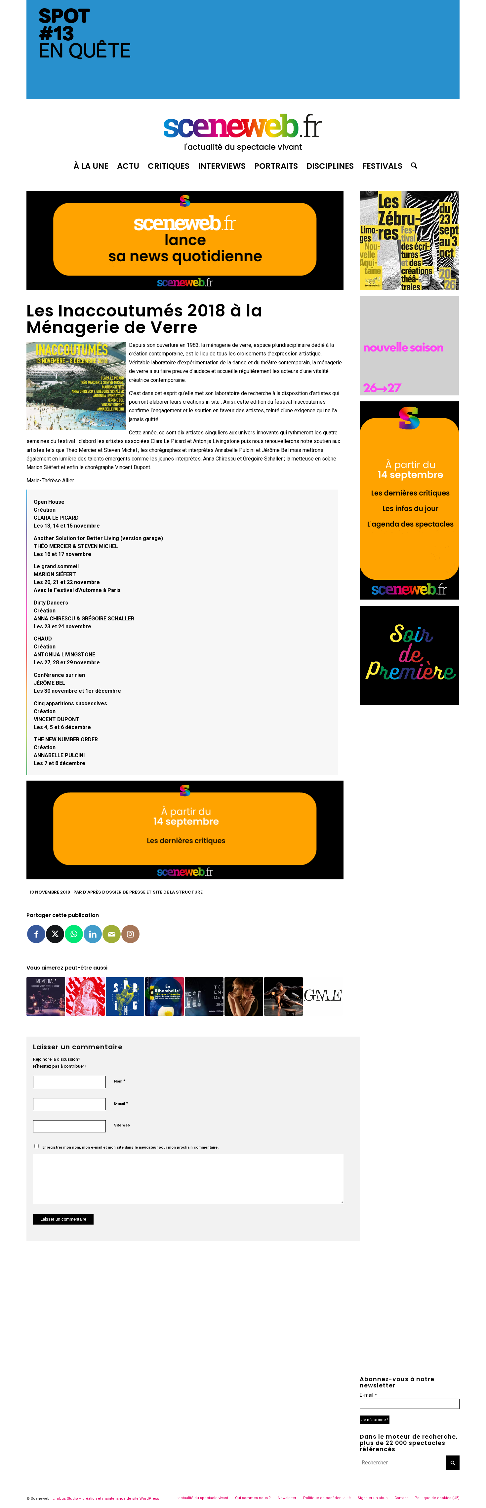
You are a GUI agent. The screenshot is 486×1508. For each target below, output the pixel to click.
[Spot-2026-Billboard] (243, 97)
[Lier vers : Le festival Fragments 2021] (323, 996)
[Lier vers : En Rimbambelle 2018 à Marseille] (164, 996)
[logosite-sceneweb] (243, 130)
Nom (119, 1081)
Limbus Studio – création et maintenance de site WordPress (106, 1498)
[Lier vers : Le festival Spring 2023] (125, 996)
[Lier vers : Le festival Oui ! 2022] (204, 996)
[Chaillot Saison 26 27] (409, 393)
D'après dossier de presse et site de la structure (143, 892)
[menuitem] (91, 166)
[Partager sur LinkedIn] (93, 934)
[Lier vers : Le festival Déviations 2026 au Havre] (85, 996)
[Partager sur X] (55, 934)
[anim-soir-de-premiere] (409, 703)
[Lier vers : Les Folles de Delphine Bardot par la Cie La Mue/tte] (243, 996)
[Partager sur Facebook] (36, 934)
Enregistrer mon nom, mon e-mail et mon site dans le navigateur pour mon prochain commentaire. (130, 1147)
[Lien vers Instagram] (130, 934)
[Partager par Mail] (111, 934)
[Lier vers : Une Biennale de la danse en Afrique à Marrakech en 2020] (283, 996)
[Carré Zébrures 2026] (409, 288)
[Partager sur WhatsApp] (74, 934)
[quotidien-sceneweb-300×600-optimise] (409, 598)
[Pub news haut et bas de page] (185, 288)
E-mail (121, 1103)
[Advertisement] (410, 752)
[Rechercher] (412, 166)
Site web (122, 1125)
